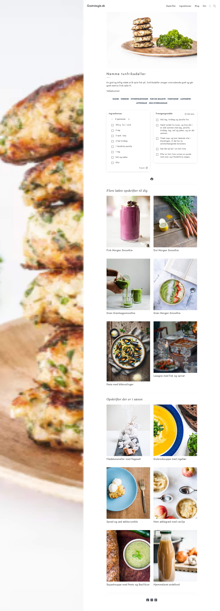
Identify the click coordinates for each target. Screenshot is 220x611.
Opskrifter (171, 5)
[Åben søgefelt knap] (214, 6)
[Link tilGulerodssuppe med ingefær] (175, 406)
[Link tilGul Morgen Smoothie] (175, 197)
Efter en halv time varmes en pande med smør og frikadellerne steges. (175, 155)
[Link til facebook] (147, 600)
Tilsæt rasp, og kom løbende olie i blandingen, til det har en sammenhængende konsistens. (175, 141)
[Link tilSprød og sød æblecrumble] (128, 468)
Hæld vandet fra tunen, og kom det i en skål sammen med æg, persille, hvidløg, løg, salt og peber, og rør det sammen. (177, 129)
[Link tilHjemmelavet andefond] (175, 531)
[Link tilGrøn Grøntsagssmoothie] (128, 260)
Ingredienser (185, 5)
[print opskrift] (152, 179)
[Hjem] (126, 6)
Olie (117, 162)
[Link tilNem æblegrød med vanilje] (175, 468)
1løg (118, 151)
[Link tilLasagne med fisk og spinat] (175, 322)
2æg (118, 130)
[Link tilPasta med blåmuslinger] (128, 322)
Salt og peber (122, 157)
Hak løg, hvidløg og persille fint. (174, 119)
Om (204, 5)
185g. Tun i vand (123, 124)
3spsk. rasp (121, 135)
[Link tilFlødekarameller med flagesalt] (128, 406)
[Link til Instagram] (151, 600)
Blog (197, 5)
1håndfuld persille (124, 146)
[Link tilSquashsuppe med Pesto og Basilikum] (128, 531)
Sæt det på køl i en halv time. (173, 148)
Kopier (142, 168)
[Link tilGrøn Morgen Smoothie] (175, 260)
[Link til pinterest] (155, 600)
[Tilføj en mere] (129, 119)
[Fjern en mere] (112, 119)
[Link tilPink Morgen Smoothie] (128, 197)
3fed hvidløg (122, 141)
